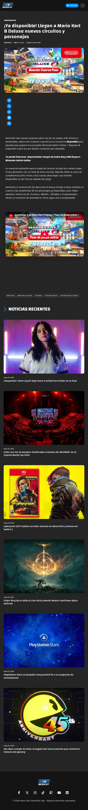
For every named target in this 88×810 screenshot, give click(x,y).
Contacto (73, 5)
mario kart (11, 295)
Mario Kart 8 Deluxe (25, 295)
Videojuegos (10, 20)
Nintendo (38, 295)
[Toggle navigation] (83, 5)
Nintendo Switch (51, 295)
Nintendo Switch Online (69, 295)
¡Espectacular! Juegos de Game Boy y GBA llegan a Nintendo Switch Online (43, 159)
